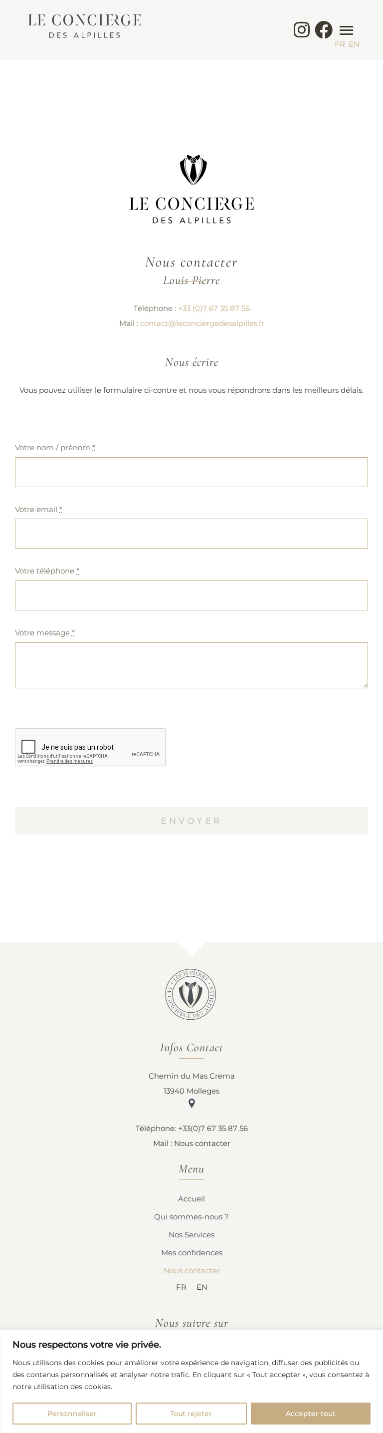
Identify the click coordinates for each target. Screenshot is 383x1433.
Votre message (45, 632)
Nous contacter (202, 1143)
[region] (191, 1381)
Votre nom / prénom (55, 447)
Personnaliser (72, 1413)
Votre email (38, 509)
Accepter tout (311, 1413)
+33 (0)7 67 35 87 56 (214, 308)
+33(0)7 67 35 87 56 (213, 1128)
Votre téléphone (47, 570)
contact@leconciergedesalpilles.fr (202, 323)
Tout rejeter (191, 1413)
